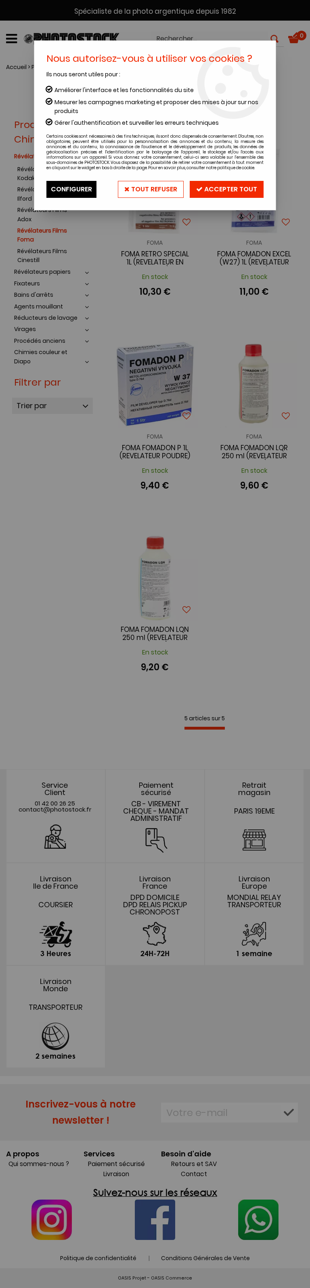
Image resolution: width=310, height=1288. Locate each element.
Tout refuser (153, 189)
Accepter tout (230, 189)
